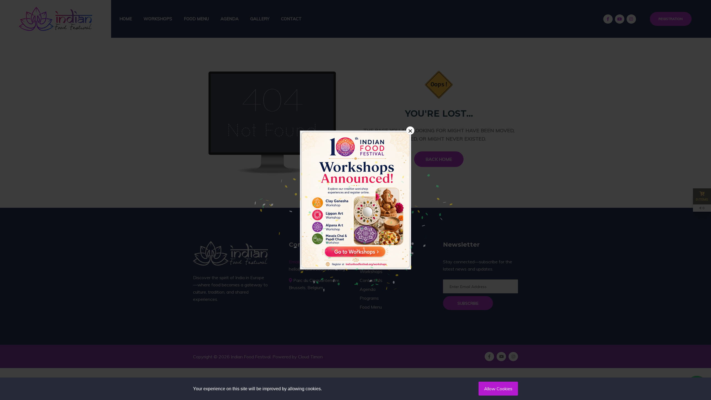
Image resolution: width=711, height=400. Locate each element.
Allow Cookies (498, 388)
